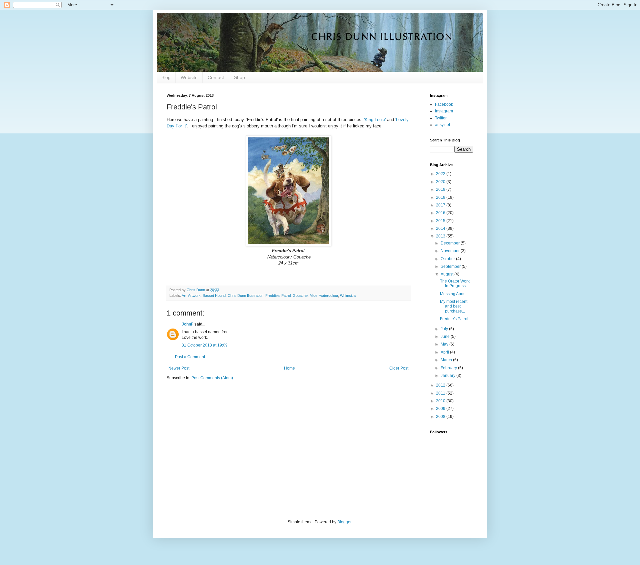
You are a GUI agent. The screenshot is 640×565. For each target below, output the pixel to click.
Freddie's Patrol (278, 296)
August (447, 274)
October (448, 258)
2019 (441, 189)
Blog (166, 77)
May (445, 344)
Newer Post (178, 368)
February (449, 368)
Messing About (453, 294)
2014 (441, 228)
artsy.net (442, 124)
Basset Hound (214, 296)
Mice (313, 296)
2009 (441, 408)
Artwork (194, 296)
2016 (441, 212)
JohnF (187, 324)
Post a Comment (190, 357)
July (445, 329)
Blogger (344, 522)
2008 (441, 416)
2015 (441, 220)
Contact (216, 77)
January (448, 375)
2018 (441, 197)
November (451, 250)
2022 (441, 173)
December (451, 243)
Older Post (398, 368)
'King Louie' (375, 119)
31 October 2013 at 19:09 (205, 345)
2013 (441, 236)
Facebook (444, 104)
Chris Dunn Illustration (245, 296)
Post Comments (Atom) (212, 378)
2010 (441, 401)
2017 (441, 205)
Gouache (300, 296)
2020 (441, 181)
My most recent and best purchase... (453, 306)
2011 (441, 393)
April (445, 352)
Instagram (444, 111)
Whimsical (348, 296)
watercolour (328, 296)
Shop (239, 77)
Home (289, 368)
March (447, 360)
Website (189, 77)
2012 (441, 385)
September (451, 266)
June (446, 336)
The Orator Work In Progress (455, 283)
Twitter (441, 118)
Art (184, 296)
